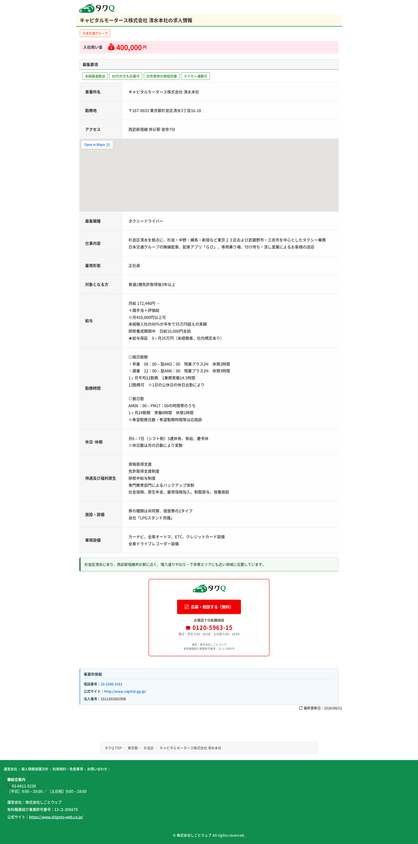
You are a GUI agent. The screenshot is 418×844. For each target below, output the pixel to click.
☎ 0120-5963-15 (209, 627)
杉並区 (149, 747)
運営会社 (10, 768)
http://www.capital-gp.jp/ (125, 691)
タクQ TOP (113, 747)
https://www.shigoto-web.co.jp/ (56, 816)
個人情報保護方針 (34, 768)
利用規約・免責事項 (67, 768)
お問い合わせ (97, 768)
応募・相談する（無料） (212, 607)
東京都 (133, 747)
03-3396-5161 (111, 683)
